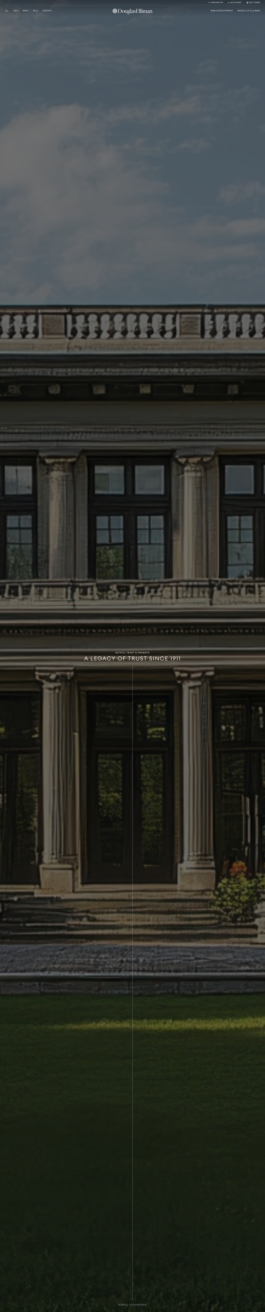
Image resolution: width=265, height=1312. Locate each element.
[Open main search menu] (7, 10)
